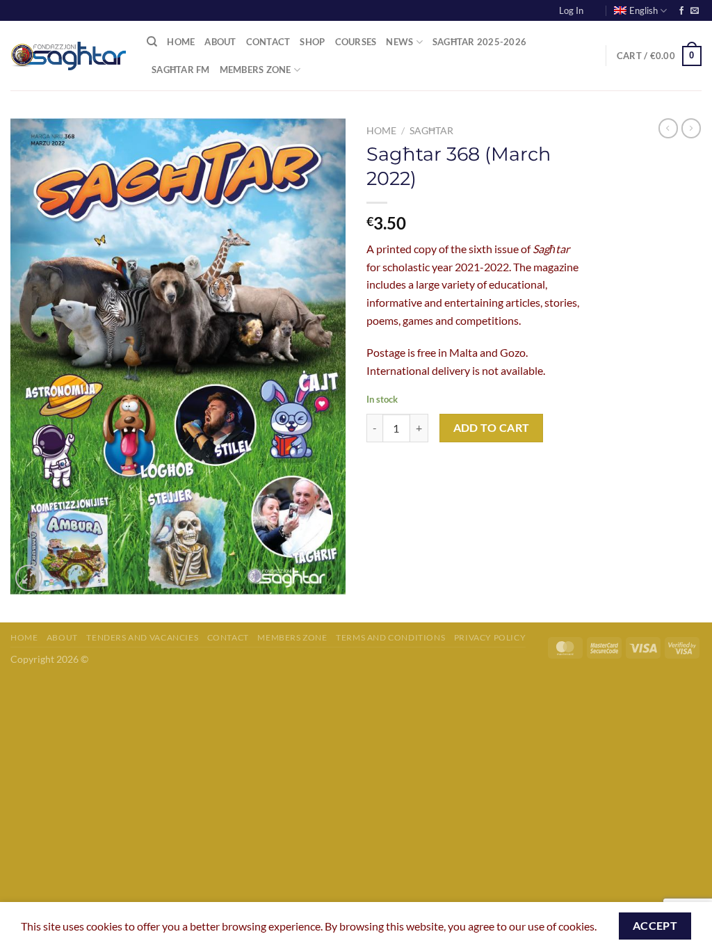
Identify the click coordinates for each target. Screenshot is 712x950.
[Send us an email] (694, 11)
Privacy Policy (490, 637)
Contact (268, 41)
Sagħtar (431, 130)
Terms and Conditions (390, 637)
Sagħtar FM (181, 69)
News (399, 41)
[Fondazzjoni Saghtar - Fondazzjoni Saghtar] (68, 56)
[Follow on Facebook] (681, 11)
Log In (571, 10)
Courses (356, 41)
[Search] (152, 42)
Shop (312, 41)
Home (181, 41)
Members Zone (255, 69)
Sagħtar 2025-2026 (479, 41)
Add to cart (491, 427)
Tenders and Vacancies (142, 637)
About (220, 41)
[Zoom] (28, 578)
